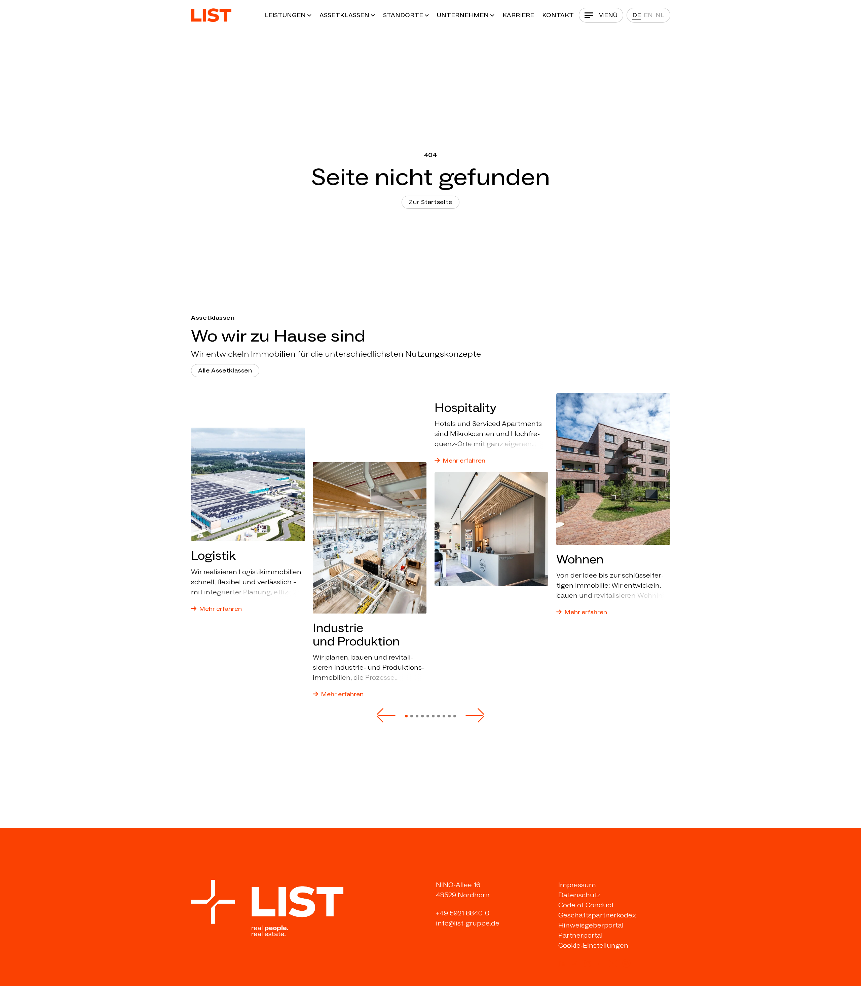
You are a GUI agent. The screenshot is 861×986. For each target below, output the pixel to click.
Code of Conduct (586, 905)
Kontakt (558, 15)
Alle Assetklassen (225, 370)
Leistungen (285, 15)
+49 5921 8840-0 (462, 913)
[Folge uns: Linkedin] (562, 963)
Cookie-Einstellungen (593, 945)
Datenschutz (579, 895)
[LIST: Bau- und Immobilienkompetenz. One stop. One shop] (211, 15)
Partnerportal (580, 935)
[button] (386, 715)
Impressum (577, 885)
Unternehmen (463, 15)
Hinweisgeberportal (591, 925)
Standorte (403, 15)
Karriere (518, 15)
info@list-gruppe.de (467, 923)
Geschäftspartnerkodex (597, 915)
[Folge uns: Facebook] (600, 963)
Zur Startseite (430, 202)
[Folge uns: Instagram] (587, 963)
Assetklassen (344, 15)
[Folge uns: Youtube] (613, 963)
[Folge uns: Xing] (574, 963)
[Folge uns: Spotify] (626, 963)
